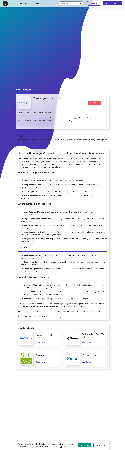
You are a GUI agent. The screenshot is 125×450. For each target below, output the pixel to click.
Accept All (84, 445)
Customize (100, 445)
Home (18, 90)
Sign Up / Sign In (112, 3)
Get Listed (94, 3)
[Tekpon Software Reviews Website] (5, 3)
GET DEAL (94, 103)
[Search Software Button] (80, 3)
